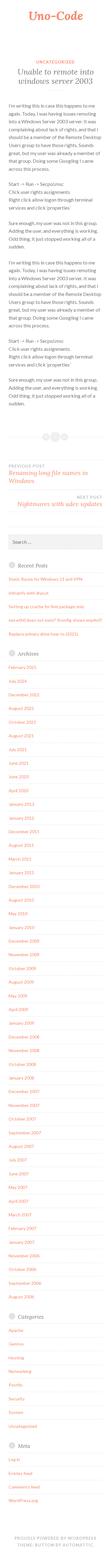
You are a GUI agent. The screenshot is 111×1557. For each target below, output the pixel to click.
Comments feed (24, 1486)
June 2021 (19, 763)
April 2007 (18, 1201)
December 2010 (24, 886)
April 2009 (18, 1009)
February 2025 (22, 667)
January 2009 (21, 1023)
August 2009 (21, 982)
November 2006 (24, 1255)
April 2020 (18, 790)
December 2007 (24, 1091)
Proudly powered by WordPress (55, 1538)
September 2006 (25, 1283)
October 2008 (22, 1064)
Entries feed (20, 1473)
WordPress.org (23, 1500)
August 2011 (21, 845)
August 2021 (21, 735)
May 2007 (18, 1187)
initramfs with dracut (29, 593)
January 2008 (21, 1077)
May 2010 (18, 913)
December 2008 (24, 1036)
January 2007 (21, 1242)
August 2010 (21, 900)
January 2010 (21, 927)
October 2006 (22, 1269)
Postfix (16, 1384)
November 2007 (24, 1105)
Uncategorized (55, 61)
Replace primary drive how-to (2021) (43, 634)
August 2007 (21, 1146)
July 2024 (18, 681)
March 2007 (20, 1214)
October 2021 (22, 722)
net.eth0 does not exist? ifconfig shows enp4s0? (55, 620)
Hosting (16, 1357)
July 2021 (18, 749)
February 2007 (22, 1228)
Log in (14, 1459)
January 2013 (21, 804)
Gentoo (16, 1343)
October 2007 (22, 1118)
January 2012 (21, 818)
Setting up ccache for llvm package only (46, 606)
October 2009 (22, 968)
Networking (20, 1371)
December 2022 (24, 694)
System (16, 1412)
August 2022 (21, 708)
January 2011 (21, 872)
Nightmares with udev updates (59, 501)
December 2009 (24, 941)
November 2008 (24, 1050)
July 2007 (18, 1159)
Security (17, 1398)
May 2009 (18, 995)
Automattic (78, 1545)
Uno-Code (55, 15)
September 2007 (25, 1132)
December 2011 (24, 831)
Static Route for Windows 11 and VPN (45, 579)
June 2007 (19, 1173)
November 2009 (24, 954)
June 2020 (19, 776)
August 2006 (21, 1296)
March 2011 (20, 859)
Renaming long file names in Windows (48, 474)
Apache (16, 1330)
